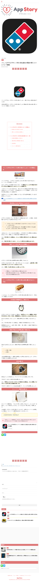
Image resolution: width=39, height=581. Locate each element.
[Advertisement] (19, 78)
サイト (3, 492)
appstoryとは (22, 575)
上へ (15, 575)
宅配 (3, 464)
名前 (3, 484)
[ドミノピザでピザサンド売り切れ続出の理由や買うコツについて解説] (21, 69)
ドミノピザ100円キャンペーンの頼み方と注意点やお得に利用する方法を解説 (20, 199)
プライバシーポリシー (28, 575)
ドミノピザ (21, 178)
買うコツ (14, 465)
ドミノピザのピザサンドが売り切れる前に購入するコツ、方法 (19, 135)
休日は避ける (13, 143)
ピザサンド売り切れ (9, 465)
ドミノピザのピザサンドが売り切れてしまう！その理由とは (19, 127)
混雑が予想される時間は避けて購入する (17, 140)
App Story (19, 578)
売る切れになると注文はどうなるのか (17, 129)
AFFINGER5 (28, 579)
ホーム (18, 575)
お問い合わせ (10, 575)
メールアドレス (5, 488)
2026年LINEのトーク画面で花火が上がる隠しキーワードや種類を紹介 (21, 549)
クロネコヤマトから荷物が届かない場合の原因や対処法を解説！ (20, 520)
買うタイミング (18, 465)
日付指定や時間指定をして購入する (16, 138)
